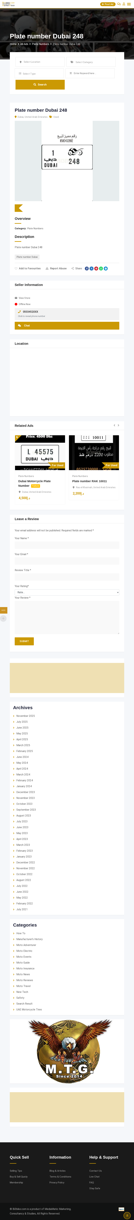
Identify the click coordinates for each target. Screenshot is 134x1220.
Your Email (21, 554)
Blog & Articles (58, 1170)
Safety (20, 997)
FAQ (91, 1182)
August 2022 (23, 880)
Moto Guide (23, 962)
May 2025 (22, 733)
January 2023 (24, 856)
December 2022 (25, 862)
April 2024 (22, 768)
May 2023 (22, 833)
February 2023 (24, 850)
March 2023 (23, 844)
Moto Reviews (24, 980)
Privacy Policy (57, 1182)
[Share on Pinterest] (96, 268)
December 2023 (25, 792)
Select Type (29, 73)
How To (20, 933)
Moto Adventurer (26, 945)
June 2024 (22, 757)
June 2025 (22, 727)
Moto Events (23, 956)
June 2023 (22, 827)
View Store (24, 298)
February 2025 (24, 751)
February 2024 (24, 780)
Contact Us (95, 1170)
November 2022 (25, 868)
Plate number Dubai (27, 256)
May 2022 (22, 897)
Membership (16, 1182)
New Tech (22, 991)
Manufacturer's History (29, 939)
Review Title (23, 570)
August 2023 (23, 815)
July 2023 (22, 821)
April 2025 (22, 739)
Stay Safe (94, 1188)
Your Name (22, 538)
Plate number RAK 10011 (89, 481)
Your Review (22, 597)
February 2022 (24, 903)
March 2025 (23, 745)
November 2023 (25, 798)
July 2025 (22, 721)
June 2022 (22, 891)
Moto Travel (23, 986)
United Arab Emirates (36, 116)
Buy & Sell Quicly (18, 1176)
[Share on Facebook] (87, 268)
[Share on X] (91, 268)
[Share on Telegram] (106, 268)
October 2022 (24, 874)
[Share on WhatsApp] (101, 268)
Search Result (24, 1003)
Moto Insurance (25, 968)
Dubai (21, 116)
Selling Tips (16, 1170)
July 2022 (22, 885)
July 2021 (22, 909)
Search (42, 84)
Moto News (23, 974)
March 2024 (23, 774)
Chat (26, 325)
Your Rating (22, 586)
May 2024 (22, 762)
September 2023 (26, 809)
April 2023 (22, 839)
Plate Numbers (35, 228)
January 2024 (24, 786)
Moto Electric (24, 950)
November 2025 (25, 715)
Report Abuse (58, 268)
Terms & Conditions (60, 1176)
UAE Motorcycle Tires (29, 1009)
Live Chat (94, 1176)
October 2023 (24, 803)
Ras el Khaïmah (84, 487)
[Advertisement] (67, 678)
